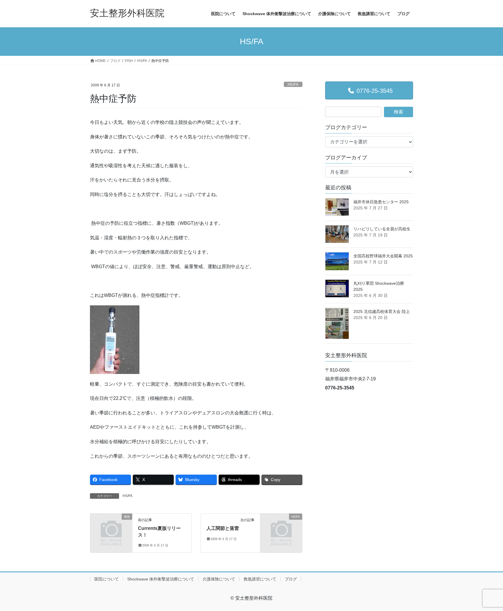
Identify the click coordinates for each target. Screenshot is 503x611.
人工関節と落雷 (222, 528)
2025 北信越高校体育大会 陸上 (381, 311)
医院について (106, 579)
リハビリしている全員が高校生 (381, 229)
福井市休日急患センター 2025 (381, 201)
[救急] (111, 526)
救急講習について (260, 579)
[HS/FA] (281, 526)
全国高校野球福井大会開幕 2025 (383, 256)
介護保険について (219, 579)
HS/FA (293, 84)
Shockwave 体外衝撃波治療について (160, 579)
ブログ (291, 579)
